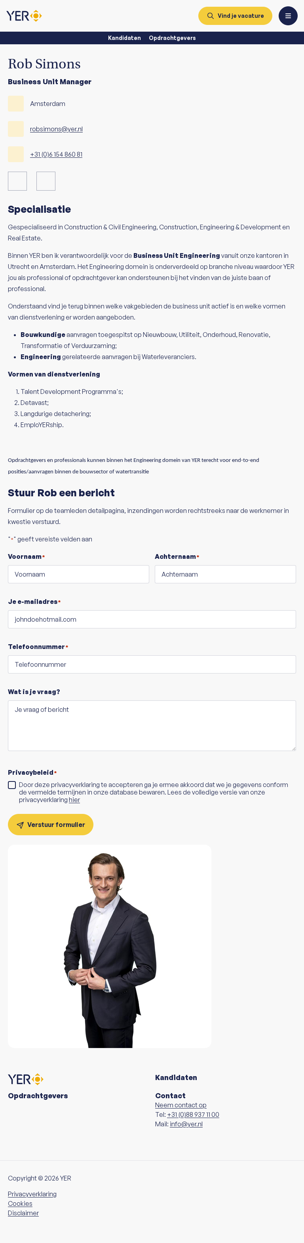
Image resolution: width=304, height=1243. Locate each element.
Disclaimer (23, 1213)
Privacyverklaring (32, 1194)
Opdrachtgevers (172, 37)
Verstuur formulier (56, 825)
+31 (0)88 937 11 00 (193, 1114)
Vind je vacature (241, 15)
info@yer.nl (186, 1124)
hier (74, 800)
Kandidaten (124, 37)
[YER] (24, 16)
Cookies (20, 1203)
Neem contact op (181, 1105)
